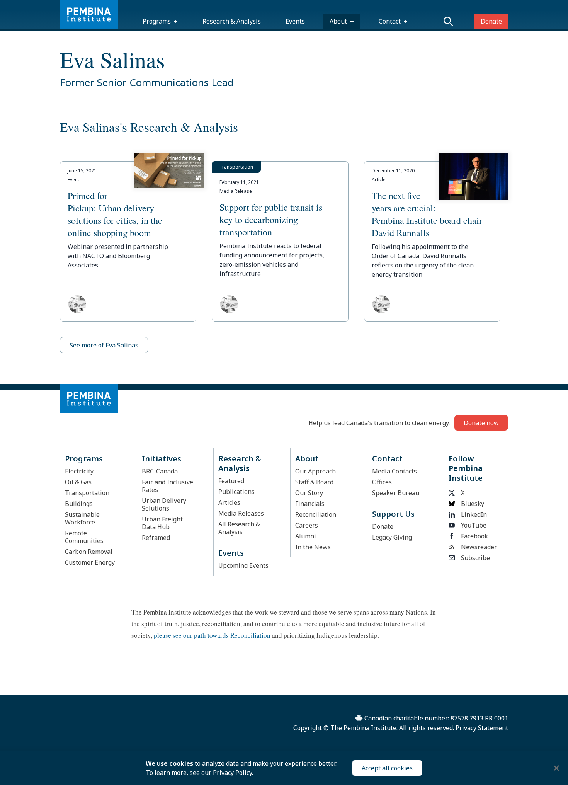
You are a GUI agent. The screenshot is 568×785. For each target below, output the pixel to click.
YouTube (473, 525)
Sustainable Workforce (82, 518)
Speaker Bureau (395, 493)
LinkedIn (474, 514)
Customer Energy (90, 562)
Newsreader (479, 547)
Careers (306, 525)
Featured (231, 481)
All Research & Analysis (239, 528)
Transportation (87, 493)
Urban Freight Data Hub (162, 523)
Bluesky (472, 503)
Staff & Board (314, 482)
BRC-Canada (160, 471)
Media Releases (241, 513)
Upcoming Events (243, 565)
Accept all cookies (387, 768)
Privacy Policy (232, 772)
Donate (491, 21)
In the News (313, 547)
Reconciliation (315, 514)
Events (295, 21)
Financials (310, 503)
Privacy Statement (482, 728)
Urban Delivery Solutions (164, 504)
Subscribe (475, 558)
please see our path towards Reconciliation (212, 635)
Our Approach (315, 471)
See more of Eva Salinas (104, 345)
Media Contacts (394, 471)
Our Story (309, 493)
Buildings (79, 503)
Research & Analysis (231, 21)
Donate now (481, 423)
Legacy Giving (392, 537)
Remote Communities (84, 537)
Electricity (79, 471)
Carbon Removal (88, 551)
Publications (236, 491)
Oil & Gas (78, 482)
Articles (229, 502)
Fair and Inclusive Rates (167, 486)
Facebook (474, 536)
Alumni (305, 536)
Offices (382, 482)
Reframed (156, 537)
